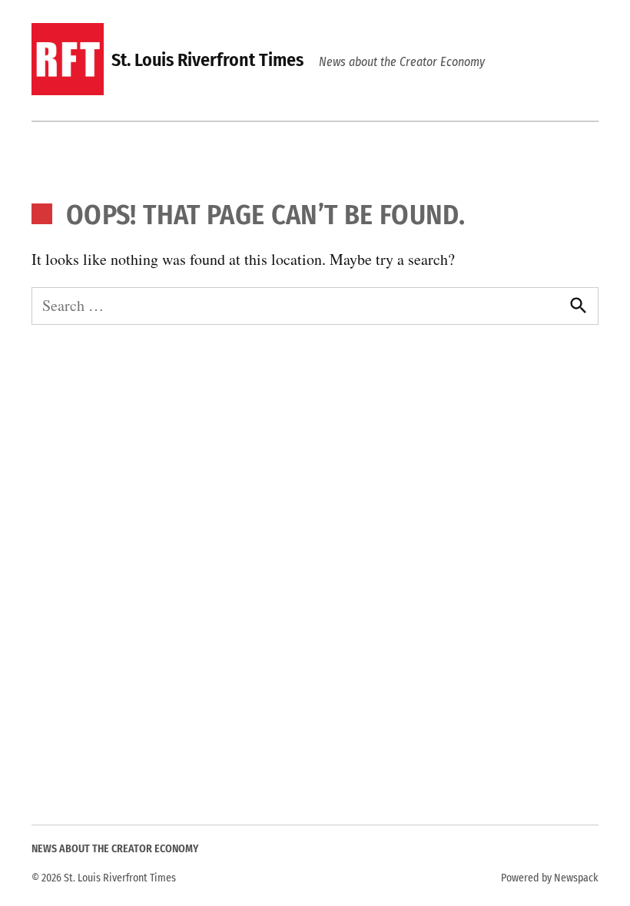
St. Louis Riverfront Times (207, 60)
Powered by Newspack (549, 878)
